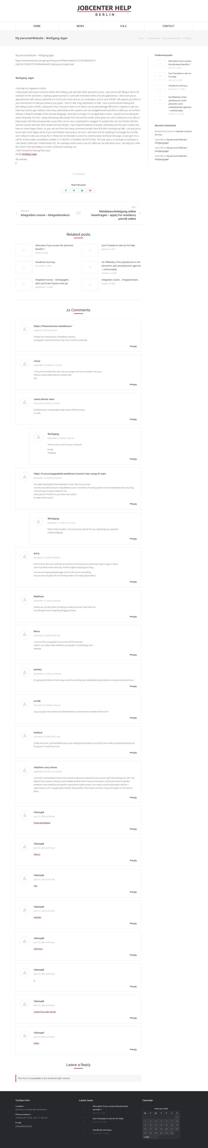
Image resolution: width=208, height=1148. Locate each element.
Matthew (39, 596)
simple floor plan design (45, 1011)
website (37, 917)
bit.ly (36, 553)
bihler (36, 1043)
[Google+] (90, 190)
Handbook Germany (45, 262)
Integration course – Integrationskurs (120, 279)
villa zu (37, 854)
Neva (37, 631)
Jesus (37, 361)
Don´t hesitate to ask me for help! (118, 245)
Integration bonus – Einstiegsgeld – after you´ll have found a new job (52, 281)
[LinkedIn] (82, 190)
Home (141, 38)
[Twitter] (74, 190)
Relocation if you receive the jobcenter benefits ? (54, 247)
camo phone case (44, 399)
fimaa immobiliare (42, 822)
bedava (38, 732)
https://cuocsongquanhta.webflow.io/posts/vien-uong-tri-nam (70, 473)
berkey (38, 669)
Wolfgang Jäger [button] (25, 78)
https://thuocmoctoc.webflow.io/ (53, 326)
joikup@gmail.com (24, 1126)
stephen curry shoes (45, 767)
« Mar (146, 1137)
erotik (37, 701)
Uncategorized (153, 38)
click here (38, 948)
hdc (35, 885)
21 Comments (78, 174)
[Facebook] (66, 190)
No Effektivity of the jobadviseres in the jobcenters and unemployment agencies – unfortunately (121, 266)
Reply (134, 346)
